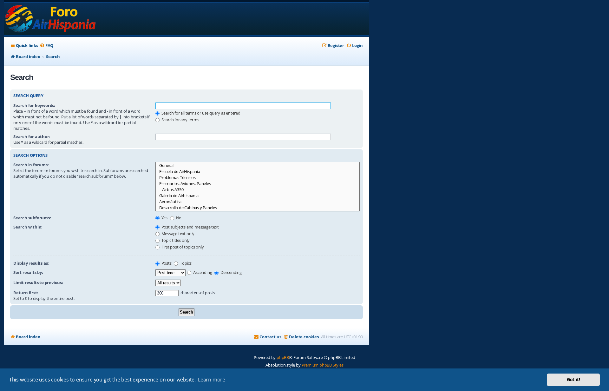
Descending (230, 272)
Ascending (202, 272)
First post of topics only (182, 247)
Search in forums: (31, 165)
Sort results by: (28, 272)
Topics (185, 263)
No (178, 218)
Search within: (28, 227)
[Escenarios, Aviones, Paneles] (257, 184)
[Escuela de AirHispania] (257, 172)
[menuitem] (46, 45)
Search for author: (31, 136)
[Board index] (51, 19)
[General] (257, 165)
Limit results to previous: (38, 282)
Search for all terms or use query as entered (200, 113)
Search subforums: (32, 218)
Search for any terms (179, 120)
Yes (163, 218)
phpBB (283, 357)
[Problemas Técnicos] (257, 178)
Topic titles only (175, 240)
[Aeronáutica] (257, 202)
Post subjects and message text (189, 227)
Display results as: (31, 263)
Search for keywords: (34, 105)
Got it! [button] (573, 379)
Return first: (25, 292)
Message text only (177, 233)
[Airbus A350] (257, 190)
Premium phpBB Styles (323, 365)
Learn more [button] (211, 379)
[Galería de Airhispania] (257, 196)
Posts (166, 263)
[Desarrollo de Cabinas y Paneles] (257, 208)
